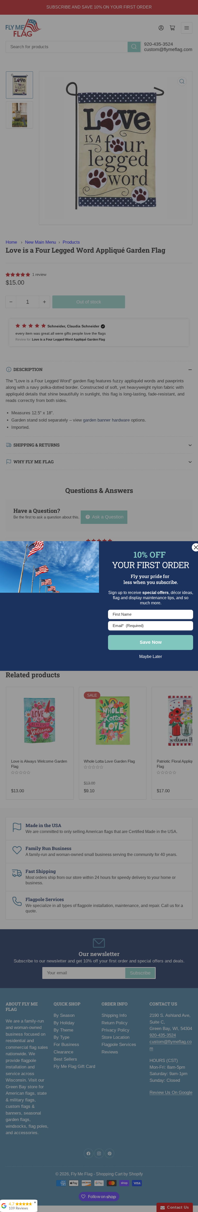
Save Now (151, 642)
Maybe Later (150, 656)
